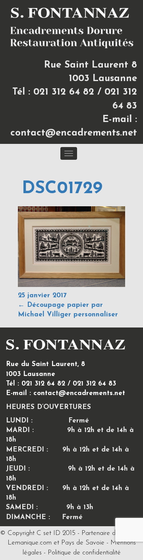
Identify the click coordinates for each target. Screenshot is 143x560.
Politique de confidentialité (84, 552)
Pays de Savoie (82, 542)
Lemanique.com (30, 542)
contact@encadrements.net (73, 133)
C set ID (48, 533)
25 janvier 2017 (42, 295)
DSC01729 (62, 189)
